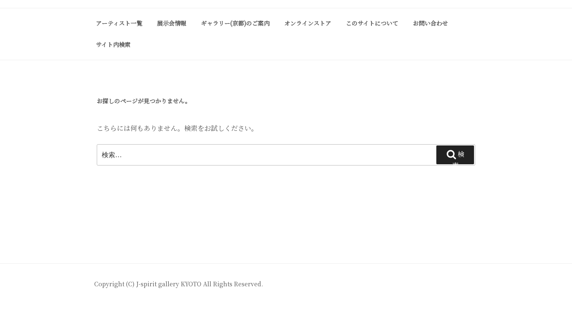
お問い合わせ (430, 23)
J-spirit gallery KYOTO (169, 284)
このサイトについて (372, 23)
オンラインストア (307, 23)
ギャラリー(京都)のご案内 (235, 23)
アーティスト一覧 (119, 23)
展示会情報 (171, 23)
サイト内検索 (113, 44)
